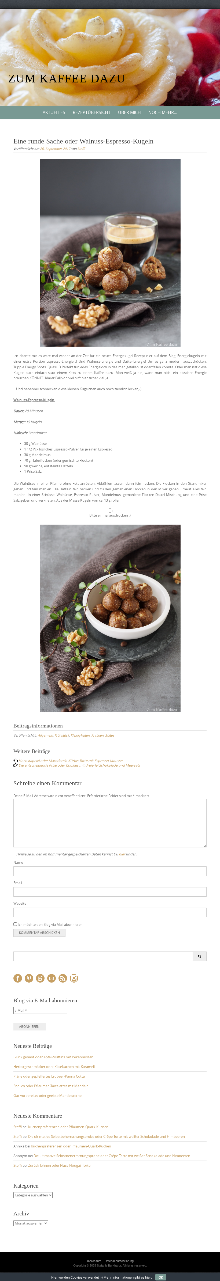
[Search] (199, 956)
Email (17, 882)
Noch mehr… (162, 112)
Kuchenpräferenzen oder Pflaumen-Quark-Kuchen (68, 1126)
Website (19, 903)
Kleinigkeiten (80, 735)
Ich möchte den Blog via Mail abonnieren (50, 924)
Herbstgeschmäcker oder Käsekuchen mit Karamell (54, 1066)
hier (122, 854)
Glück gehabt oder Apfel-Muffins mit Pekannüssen (53, 1057)
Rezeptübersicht (92, 112)
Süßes (109, 735)
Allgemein (45, 735)
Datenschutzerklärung (119, 1261)
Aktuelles (54, 112)
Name (18, 862)
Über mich (129, 112)
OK (161, 1277)
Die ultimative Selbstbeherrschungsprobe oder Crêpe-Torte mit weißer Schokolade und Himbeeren (106, 1136)
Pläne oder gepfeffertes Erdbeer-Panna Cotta (49, 1076)
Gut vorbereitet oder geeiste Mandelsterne (47, 1095)
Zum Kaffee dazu (67, 78)
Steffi (81, 148)
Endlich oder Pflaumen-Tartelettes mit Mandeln (51, 1085)
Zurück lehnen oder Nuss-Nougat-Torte (59, 1165)
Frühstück (61, 735)
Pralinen (97, 735)
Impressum (93, 1261)
